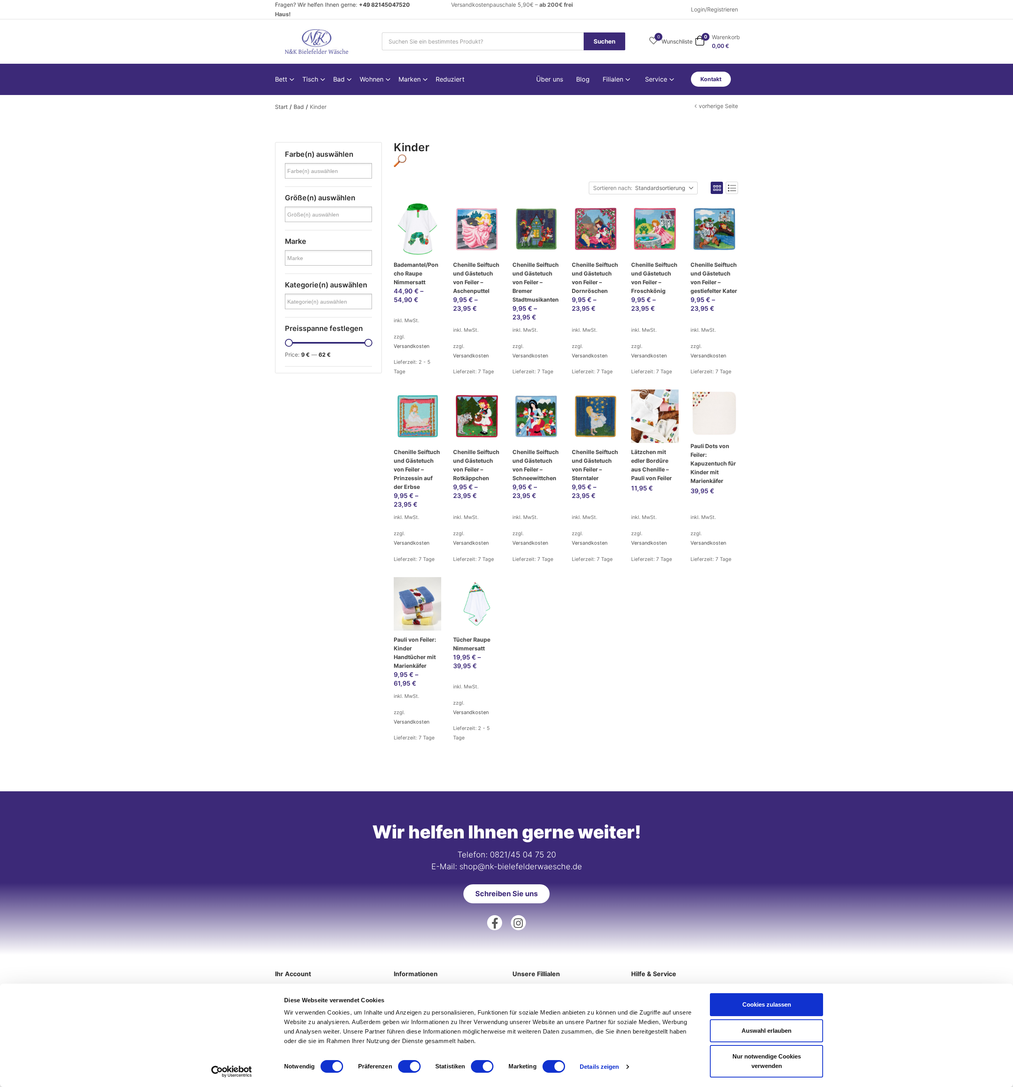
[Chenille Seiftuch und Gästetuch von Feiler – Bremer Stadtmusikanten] (536, 229)
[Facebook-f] (494, 922)
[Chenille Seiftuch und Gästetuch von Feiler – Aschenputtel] (477, 229)
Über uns (549, 79)
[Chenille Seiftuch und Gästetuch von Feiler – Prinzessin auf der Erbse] (417, 416)
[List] (732, 188)
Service (657, 79)
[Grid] (717, 188)
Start (281, 106)
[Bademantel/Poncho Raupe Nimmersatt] (417, 229)
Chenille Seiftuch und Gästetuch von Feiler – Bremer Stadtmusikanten (535, 282)
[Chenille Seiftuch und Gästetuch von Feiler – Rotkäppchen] (477, 416)
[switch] (409, 1066)
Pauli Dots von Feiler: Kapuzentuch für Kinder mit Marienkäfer (713, 463)
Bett (282, 79)
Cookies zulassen (766, 1004)
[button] (717, 41)
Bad (340, 79)
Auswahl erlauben (766, 1030)
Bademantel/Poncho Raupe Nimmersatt (416, 273)
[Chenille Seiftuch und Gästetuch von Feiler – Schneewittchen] (536, 416)
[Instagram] (518, 922)
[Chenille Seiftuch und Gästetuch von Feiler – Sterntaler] (595, 416)
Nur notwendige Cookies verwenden (766, 1061)
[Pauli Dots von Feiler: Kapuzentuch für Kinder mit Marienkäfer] (714, 413)
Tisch (311, 79)
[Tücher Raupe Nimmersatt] (477, 604)
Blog (583, 79)
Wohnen (372, 79)
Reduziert (450, 79)
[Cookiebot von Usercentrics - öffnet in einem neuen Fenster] (231, 1071)
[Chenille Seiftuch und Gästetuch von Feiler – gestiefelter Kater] (714, 229)
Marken (410, 79)
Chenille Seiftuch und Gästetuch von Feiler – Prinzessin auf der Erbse (417, 469)
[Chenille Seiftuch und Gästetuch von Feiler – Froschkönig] (655, 229)
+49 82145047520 (384, 4)
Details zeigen (599, 1066)
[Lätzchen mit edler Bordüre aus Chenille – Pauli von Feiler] (655, 416)
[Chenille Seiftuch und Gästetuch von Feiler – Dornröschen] (595, 229)
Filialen (614, 79)
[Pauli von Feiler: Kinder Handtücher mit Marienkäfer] (417, 604)
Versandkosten (411, 346)
